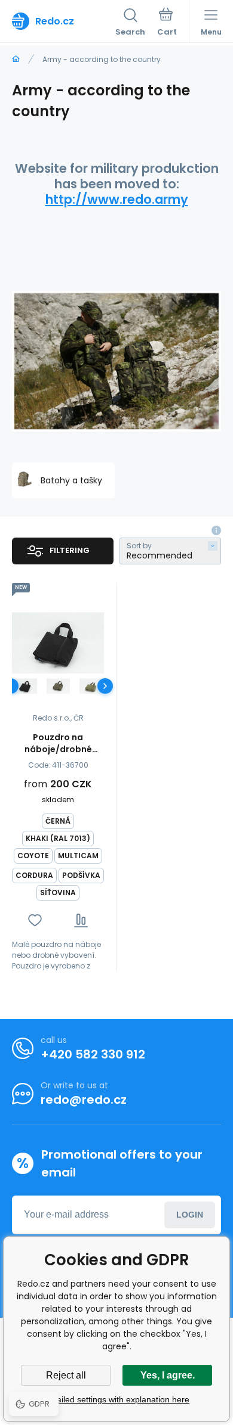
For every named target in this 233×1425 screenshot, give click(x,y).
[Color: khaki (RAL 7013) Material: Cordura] (58, 686)
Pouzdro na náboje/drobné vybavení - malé (58, 743)
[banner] (63, 21)
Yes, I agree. (167, 1375)
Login (189, 1214)
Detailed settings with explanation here (116, 1399)
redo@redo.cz (84, 1099)
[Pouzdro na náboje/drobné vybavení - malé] (58, 643)
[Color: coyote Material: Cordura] (91, 686)
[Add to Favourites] (35, 920)
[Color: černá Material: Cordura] (25, 686)
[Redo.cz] (16, 59)
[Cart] (167, 23)
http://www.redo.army (116, 199)
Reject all (66, 1375)
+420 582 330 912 (93, 1054)
